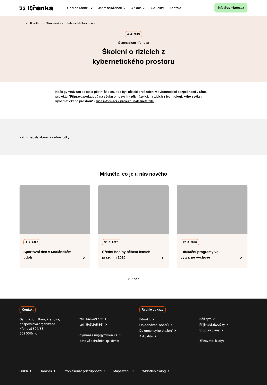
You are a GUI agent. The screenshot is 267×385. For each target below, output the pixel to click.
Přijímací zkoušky (212, 324)
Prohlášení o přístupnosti (83, 371)
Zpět (135, 279)
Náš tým (205, 319)
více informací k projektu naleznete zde (125, 101)
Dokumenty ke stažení (156, 330)
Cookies (46, 371)
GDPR (24, 371)
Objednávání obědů (154, 325)
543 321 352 (94, 319)
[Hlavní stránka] (21, 23)
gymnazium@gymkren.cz (98, 335)
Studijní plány (209, 330)
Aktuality (35, 23)
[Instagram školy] (198, 8)
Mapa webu (122, 371)
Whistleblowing (154, 371)
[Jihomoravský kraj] (220, 346)
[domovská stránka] (36, 8)
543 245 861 (95, 324)
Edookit (145, 319)
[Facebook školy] (189, 8)
